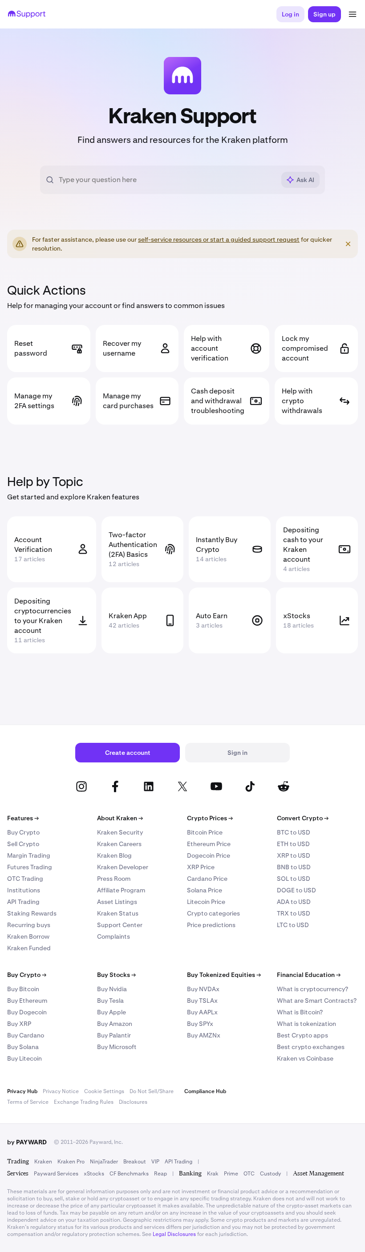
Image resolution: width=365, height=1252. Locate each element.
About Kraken (120, 818)
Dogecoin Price (208, 855)
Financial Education (309, 975)
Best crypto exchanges (311, 1047)
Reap (160, 1173)
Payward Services (56, 1173)
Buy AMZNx (203, 1035)
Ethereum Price (209, 844)
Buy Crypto (23, 832)
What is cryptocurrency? (312, 989)
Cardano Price (207, 879)
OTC (249, 1173)
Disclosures (133, 1102)
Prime (231, 1173)
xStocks (94, 1173)
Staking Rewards (32, 913)
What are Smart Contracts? (317, 1001)
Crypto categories (213, 913)
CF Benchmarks (129, 1173)
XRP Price (201, 867)
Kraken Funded (29, 948)
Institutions (23, 890)
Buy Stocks (116, 975)
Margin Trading (28, 855)
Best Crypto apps (302, 1035)
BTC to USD (293, 832)
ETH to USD (293, 844)
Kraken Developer (122, 867)
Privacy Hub (22, 1091)
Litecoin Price (206, 902)
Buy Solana (23, 1047)
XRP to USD (293, 855)
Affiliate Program (121, 890)
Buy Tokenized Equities (224, 975)
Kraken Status (117, 913)
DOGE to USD (296, 890)
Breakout (134, 1161)
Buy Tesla (110, 1001)
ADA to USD (294, 902)
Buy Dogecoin (27, 1012)
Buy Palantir (114, 1035)
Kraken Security (120, 832)
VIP (155, 1161)
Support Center (119, 925)
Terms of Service (28, 1102)
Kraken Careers (119, 844)
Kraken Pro (71, 1161)
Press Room (113, 879)
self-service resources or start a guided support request (219, 239)
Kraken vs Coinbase (305, 1058)
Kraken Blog (114, 855)
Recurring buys (28, 925)
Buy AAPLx (202, 1012)
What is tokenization (306, 1024)
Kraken (43, 1161)
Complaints (113, 936)
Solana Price (204, 890)
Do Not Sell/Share (152, 1091)
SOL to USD (293, 879)
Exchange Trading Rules (84, 1102)
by (27, 1142)
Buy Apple (111, 1012)
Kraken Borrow (28, 936)
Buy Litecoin (24, 1058)
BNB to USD (294, 867)
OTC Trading (25, 879)
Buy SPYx (200, 1024)
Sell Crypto (23, 844)
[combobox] (167, 179)
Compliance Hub (205, 1091)
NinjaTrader (104, 1161)
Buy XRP (19, 1024)
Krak (213, 1173)
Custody (270, 1173)
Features (23, 818)
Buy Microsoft (117, 1047)
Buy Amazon (114, 1024)
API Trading (23, 902)
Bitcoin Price (205, 832)
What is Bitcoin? (300, 1012)
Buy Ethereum (27, 1001)
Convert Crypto (302, 818)
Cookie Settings (104, 1091)
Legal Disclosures (174, 1234)
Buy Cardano (25, 1035)
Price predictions (211, 925)
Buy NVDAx (203, 989)
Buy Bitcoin (23, 989)
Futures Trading (29, 867)
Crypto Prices (210, 818)
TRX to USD (293, 913)
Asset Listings (117, 902)
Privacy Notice (61, 1091)
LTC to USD (293, 925)
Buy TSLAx (202, 1001)
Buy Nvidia (112, 989)
